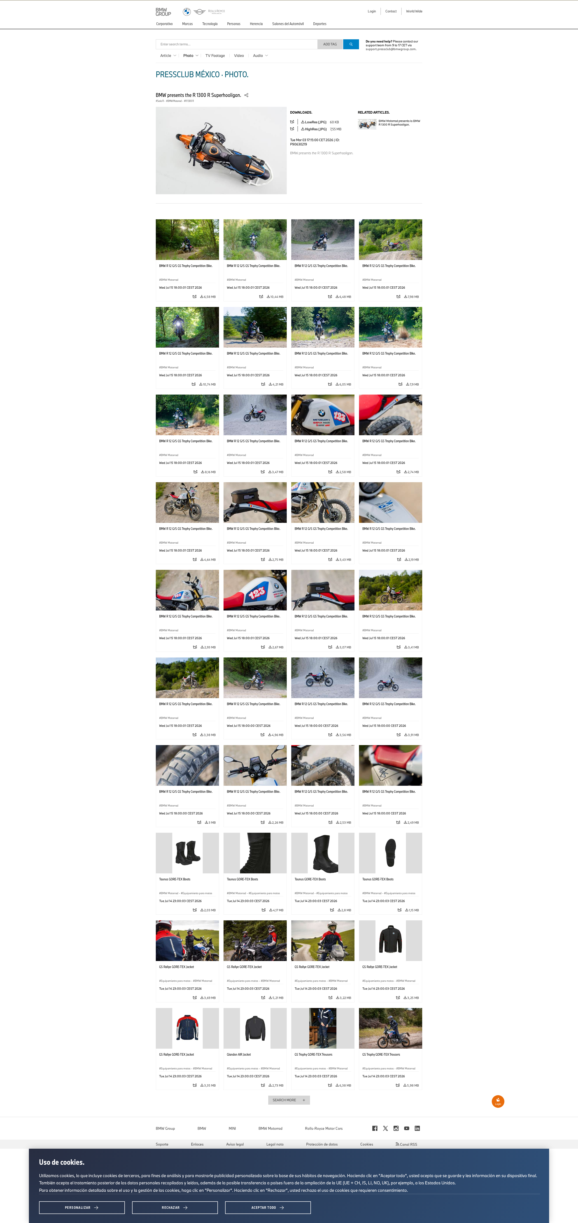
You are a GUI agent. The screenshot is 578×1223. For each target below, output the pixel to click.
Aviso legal (235, 1144)
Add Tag (330, 44)
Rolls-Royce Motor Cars (324, 1128)
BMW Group (165, 1128)
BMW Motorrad (270, 1128)
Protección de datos (322, 1144)
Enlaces (197, 1144)
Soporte (162, 1144)
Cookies (366, 1144)
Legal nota (275, 1144)
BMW (202, 1128)
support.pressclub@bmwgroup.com (391, 49)
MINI (232, 1128)
